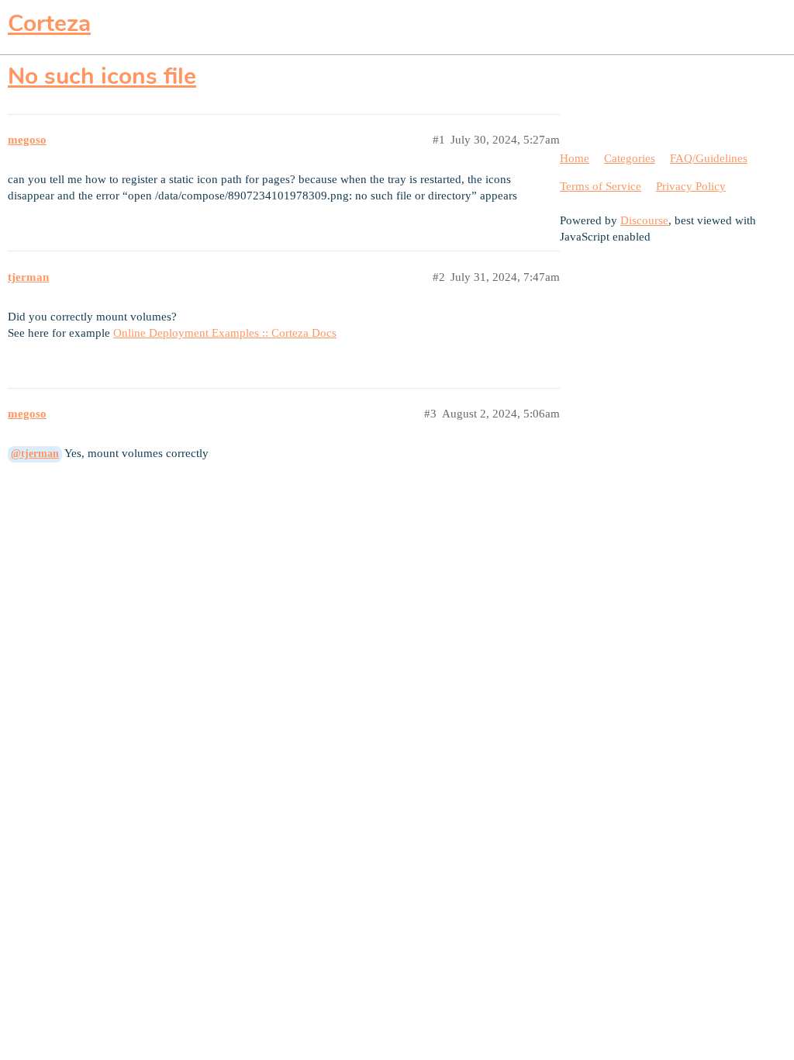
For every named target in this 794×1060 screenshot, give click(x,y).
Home (574, 158)
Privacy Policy (691, 186)
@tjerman (35, 453)
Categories (629, 158)
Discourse (644, 220)
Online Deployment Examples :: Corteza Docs (225, 333)
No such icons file (102, 76)
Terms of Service (600, 186)
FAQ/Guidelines (708, 158)
